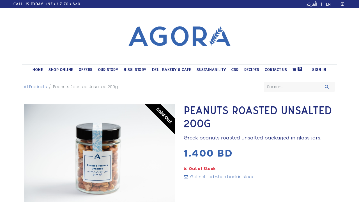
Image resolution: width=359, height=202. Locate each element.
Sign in (319, 70)
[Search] (327, 87)
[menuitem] (38, 70)
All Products (35, 86)
